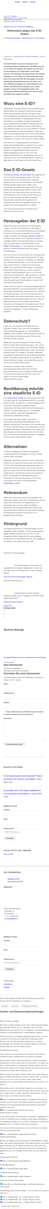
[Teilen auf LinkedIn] (6, 614)
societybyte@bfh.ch (11, 918)
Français (32, 2)
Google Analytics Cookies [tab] (9, 1112)
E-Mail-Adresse (9, 693)
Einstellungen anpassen (29, 1006)
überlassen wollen (34, 236)
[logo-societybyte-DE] (20, 8)
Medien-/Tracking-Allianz (12, 246)
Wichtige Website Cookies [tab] (9, 1050)
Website (29, 577)
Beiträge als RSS (13, 879)
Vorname (7, 810)
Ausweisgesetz (9, 483)
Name (6, 684)
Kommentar (8, 718)
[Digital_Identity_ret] (21, 49)
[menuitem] (18, 1)
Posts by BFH (8, 854)
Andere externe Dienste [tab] (8, 1137)
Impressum (8, 984)
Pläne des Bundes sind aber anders (18, 175)
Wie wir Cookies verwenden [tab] (9, 1021)
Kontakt (7, 987)
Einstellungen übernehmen (11, 1206)
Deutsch (17, 2)
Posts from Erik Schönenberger (14, 577)
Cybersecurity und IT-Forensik (14, 26)
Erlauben (5, 1006)
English (25, 2)
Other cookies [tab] (5, 1187)
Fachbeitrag (29, 26)
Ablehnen (15, 1006)
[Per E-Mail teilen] (6, 617)
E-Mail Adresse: (9, 828)
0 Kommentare (39, 38)
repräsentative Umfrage (15, 398)
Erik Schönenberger (13, 38)
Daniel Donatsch (27, 38)
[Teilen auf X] (6, 610)
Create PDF (8, 606)
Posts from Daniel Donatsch (13, 602)
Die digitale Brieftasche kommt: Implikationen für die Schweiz (25, 657)
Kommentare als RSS (15, 881)
